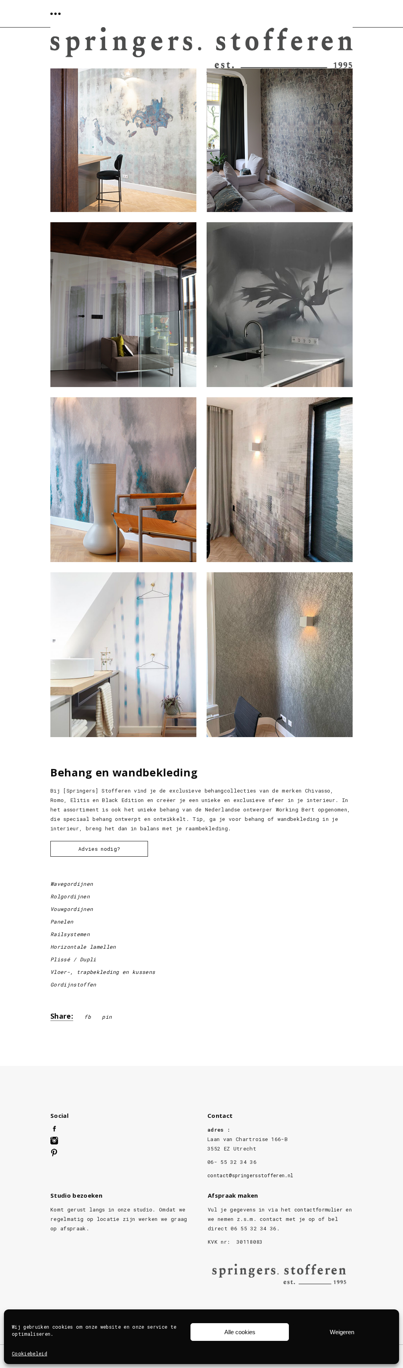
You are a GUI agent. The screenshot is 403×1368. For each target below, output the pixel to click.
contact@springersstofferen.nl (250, 1175)
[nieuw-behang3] (280, 129)
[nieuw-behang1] (123, 304)
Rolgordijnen (70, 896)
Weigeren (342, 1332)
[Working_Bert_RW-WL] (123, 654)
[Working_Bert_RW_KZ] (123, 129)
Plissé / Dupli (73, 959)
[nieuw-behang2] (280, 654)
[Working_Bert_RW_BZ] (123, 479)
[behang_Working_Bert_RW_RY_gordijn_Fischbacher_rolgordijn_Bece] (280, 479)
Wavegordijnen (71, 883)
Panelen (61, 921)
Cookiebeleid (29, 1353)
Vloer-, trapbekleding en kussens (102, 971)
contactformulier (318, 1209)
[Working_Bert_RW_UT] (280, 304)
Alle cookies (239, 1332)
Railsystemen (70, 934)
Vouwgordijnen (71, 909)
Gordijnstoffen (73, 984)
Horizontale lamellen (83, 946)
